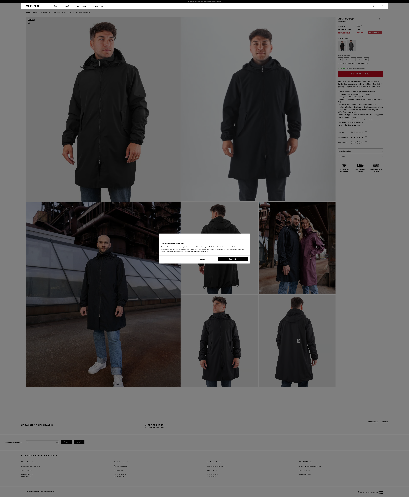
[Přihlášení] (377, 6)
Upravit (202, 259)
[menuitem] (56, 6)
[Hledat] (373, 6)
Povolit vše (233, 259)
